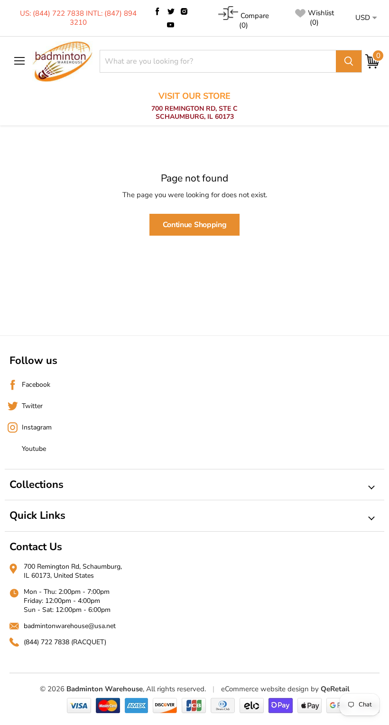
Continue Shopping (195, 224)
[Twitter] (170, 11)
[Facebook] (157, 11)
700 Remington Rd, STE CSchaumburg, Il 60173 (194, 106)
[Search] (348, 61)
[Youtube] (170, 24)
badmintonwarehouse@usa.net (70, 625)
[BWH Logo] (62, 61)
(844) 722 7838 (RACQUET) (65, 642)
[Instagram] (184, 11)
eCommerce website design (265, 689)
